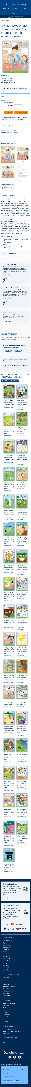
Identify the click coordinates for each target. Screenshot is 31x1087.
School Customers (7, 995)
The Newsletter (7, 1014)
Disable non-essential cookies (12, 1080)
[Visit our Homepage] (15, 4)
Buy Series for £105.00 (21, 112)
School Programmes (7, 940)
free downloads (11, 339)
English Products (7, 943)
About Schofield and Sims (9, 1003)
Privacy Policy (6, 1073)
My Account (6, 977)
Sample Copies (6, 993)
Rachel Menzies (18, 36)
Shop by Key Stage (7, 960)
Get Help (6, 1033)
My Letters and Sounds (12, 132)
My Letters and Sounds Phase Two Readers (15, 137)
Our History (6, 1005)
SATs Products (6, 947)
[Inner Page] (23, 155)
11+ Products (6, 949)
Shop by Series (6, 958)
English (6, 129)
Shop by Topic (6, 967)
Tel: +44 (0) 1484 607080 (10, 1029)
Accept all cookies (9, 1077)
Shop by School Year (8, 963)
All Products (6, 954)
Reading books (8, 84)
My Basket (5, 979)
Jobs (4, 1010)
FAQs (4, 1042)
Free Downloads (7, 951)
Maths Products (7, 945)
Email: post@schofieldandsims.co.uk (12, 1031)
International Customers (9, 986)
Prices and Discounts (8, 991)
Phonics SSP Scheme (13, 130)
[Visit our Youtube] (19, 1057)
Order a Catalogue (7, 988)
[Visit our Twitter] (14, 1057)
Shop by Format (7, 956)
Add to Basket (8, 112)
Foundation (9, 80)
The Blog (5, 1012)
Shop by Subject (6, 965)
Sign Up (6, 898)
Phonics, (7, 130)
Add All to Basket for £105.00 (9, 381)
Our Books (5, 1008)
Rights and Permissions (8, 1019)
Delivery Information (8, 982)
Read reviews (7, 321)
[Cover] (8, 155)
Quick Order (6, 984)
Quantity (10, 105)
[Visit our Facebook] (9, 1057)
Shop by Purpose (7, 969)
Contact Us (5, 1021)
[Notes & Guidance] (23, 173)
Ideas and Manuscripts (8, 1016)
